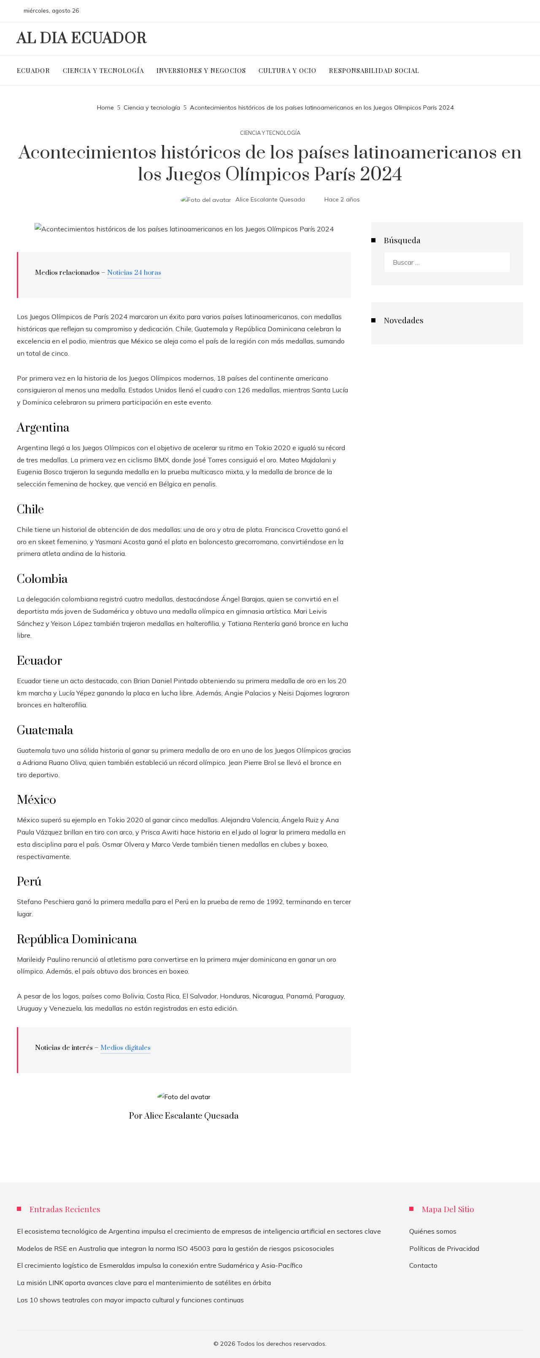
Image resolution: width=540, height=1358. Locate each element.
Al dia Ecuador (82, 39)
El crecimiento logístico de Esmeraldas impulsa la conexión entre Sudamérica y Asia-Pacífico (159, 1265)
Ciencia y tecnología (270, 133)
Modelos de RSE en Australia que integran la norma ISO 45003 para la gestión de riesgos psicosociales (175, 1248)
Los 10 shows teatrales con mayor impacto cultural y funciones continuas (130, 1300)
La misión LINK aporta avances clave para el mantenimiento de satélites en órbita (144, 1282)
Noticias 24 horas (134, 272)
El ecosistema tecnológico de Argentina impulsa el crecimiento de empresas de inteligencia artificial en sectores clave (199, 1231)
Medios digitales (125, 1048)
